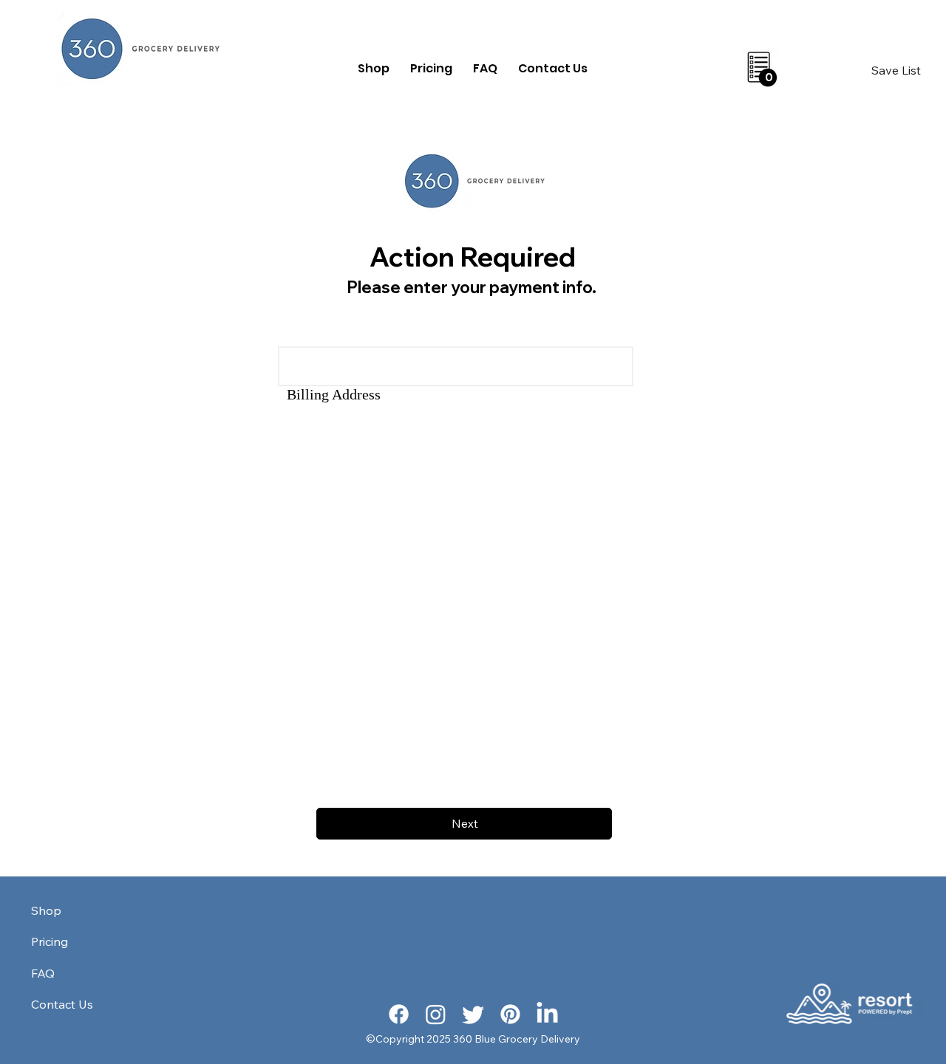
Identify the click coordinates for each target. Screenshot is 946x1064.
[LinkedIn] (547, 1014)
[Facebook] (399, 1014)
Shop (46, 910)
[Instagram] (436, 1014)
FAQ (43, 973)
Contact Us (62, 1004)
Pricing (49, 941)
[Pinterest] (510, 1014)
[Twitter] (473, 1014)
